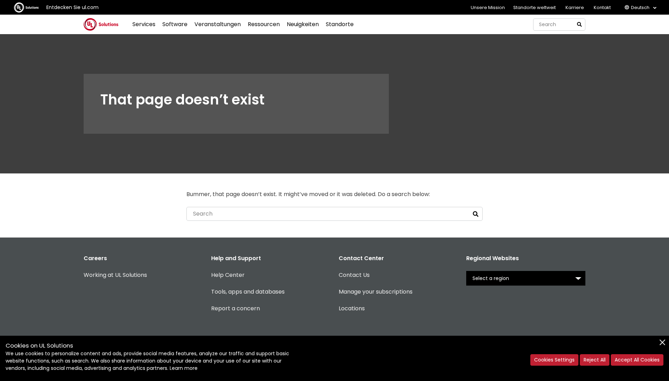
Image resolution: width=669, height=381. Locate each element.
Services (143, 24)
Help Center (228, 275)
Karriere (575, 7)
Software (174, 24)
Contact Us (354, 275)
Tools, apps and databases (248, 292)
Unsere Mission (488, 7)
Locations (352, 308)
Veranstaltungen (217, 24)
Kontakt (602, 7)
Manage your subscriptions (376, 292)
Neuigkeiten (303, 24)
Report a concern (235, 308)
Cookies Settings (554, 359)
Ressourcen (264, 24)
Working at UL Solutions (115, 275)
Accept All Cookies (637, 359)
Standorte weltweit (534, 7)
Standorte (340, 24)
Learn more (184, 368)
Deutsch (640, 7)
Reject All (595, 359)
